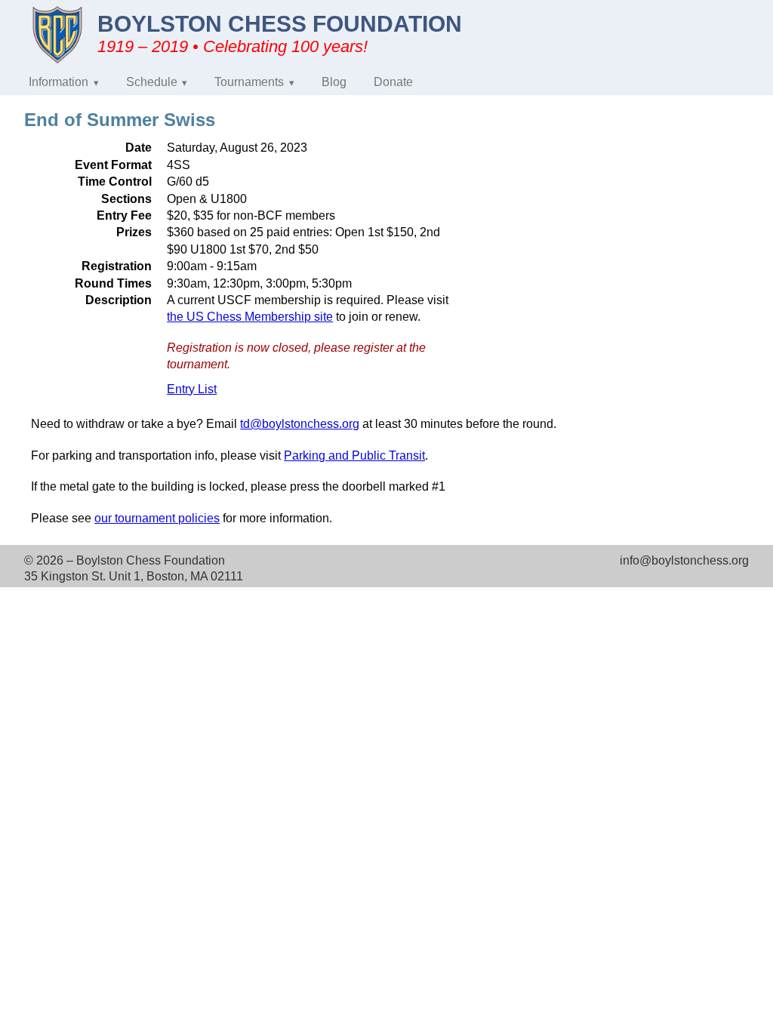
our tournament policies (157, 518)
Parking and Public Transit (354, 455)
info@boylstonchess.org (684, 560)
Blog (334, 81)
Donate (393, 81)
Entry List (192, 389)
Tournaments (249, 81)
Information (58, 81)
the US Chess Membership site (250, 316)
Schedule (151, 81)
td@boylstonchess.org (299, 423)
